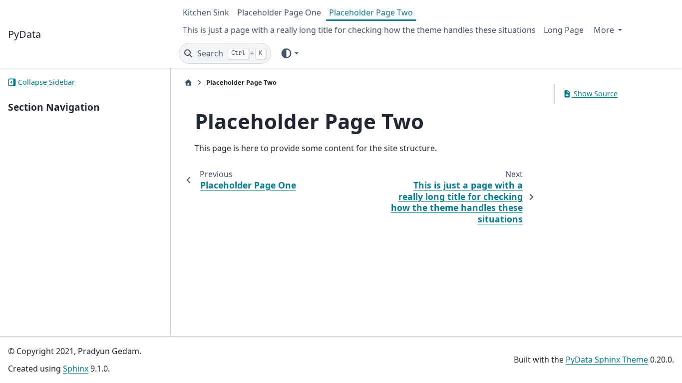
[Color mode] (289, 53)
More (605, 29)
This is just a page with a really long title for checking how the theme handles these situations (359, 29)
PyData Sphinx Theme (607, 359)
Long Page (564, 29)
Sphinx (75, 368)
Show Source (595, 93)
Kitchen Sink (206, 12)
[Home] (188, 82)
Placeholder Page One (279, 12)
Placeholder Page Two (371, 12)
